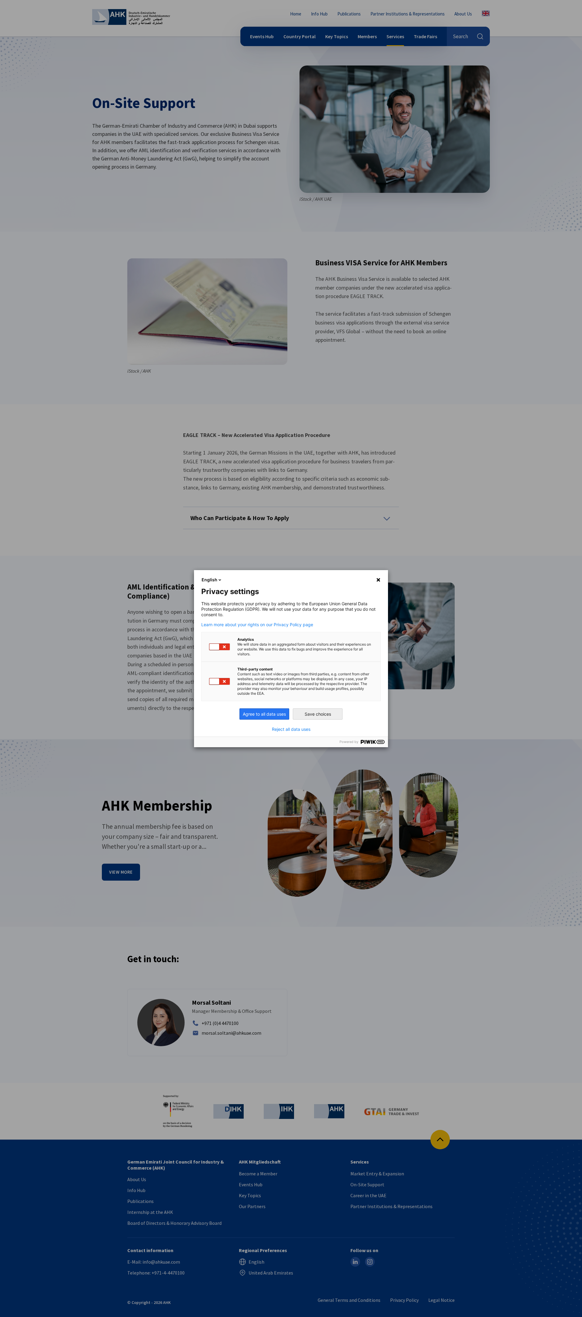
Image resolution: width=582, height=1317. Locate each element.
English (209, 579)
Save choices (318, 714)
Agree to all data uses (264, 714)
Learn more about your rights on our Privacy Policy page (257, 624)
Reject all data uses (291, 729)
